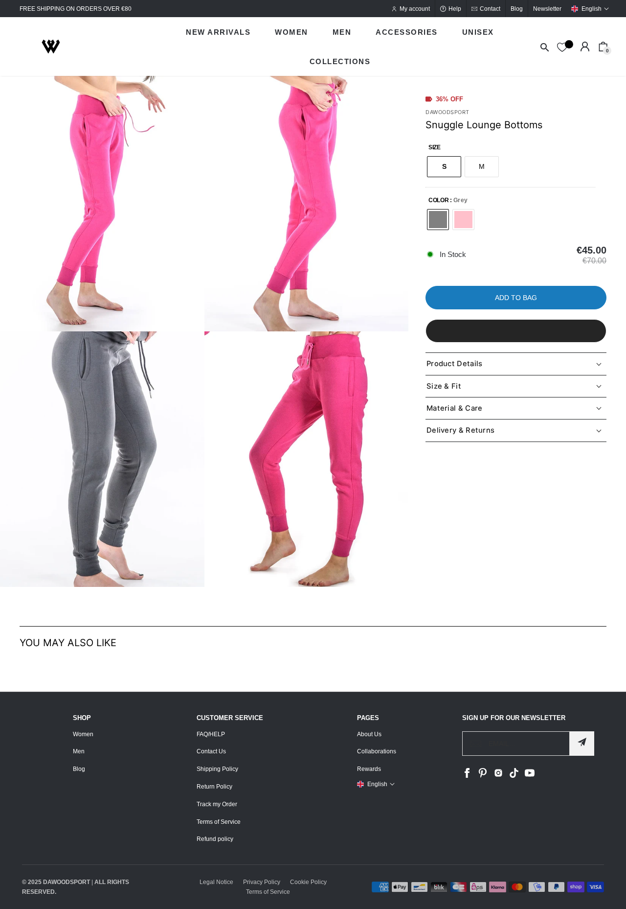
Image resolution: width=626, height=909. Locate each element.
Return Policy (214, 786)
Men (79, 751)
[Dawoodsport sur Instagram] (498, 775)
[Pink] (463, 219)
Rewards (369, 769)
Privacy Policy (261, 882)
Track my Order (217, 804)
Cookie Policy (308, 882)
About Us (369, 734)
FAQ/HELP (211, 734)
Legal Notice (216, 882)
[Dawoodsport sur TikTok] (514, 775)
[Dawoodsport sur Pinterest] (483, 775)
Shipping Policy (217, 769)
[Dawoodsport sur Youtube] (530, 775)
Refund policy (215, 839)
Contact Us (211, 751)
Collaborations (376, 751)
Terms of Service (219, 821)
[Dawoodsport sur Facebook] (467, 775)
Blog (79, 769)
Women (83, 734)
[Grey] (438, 219)
